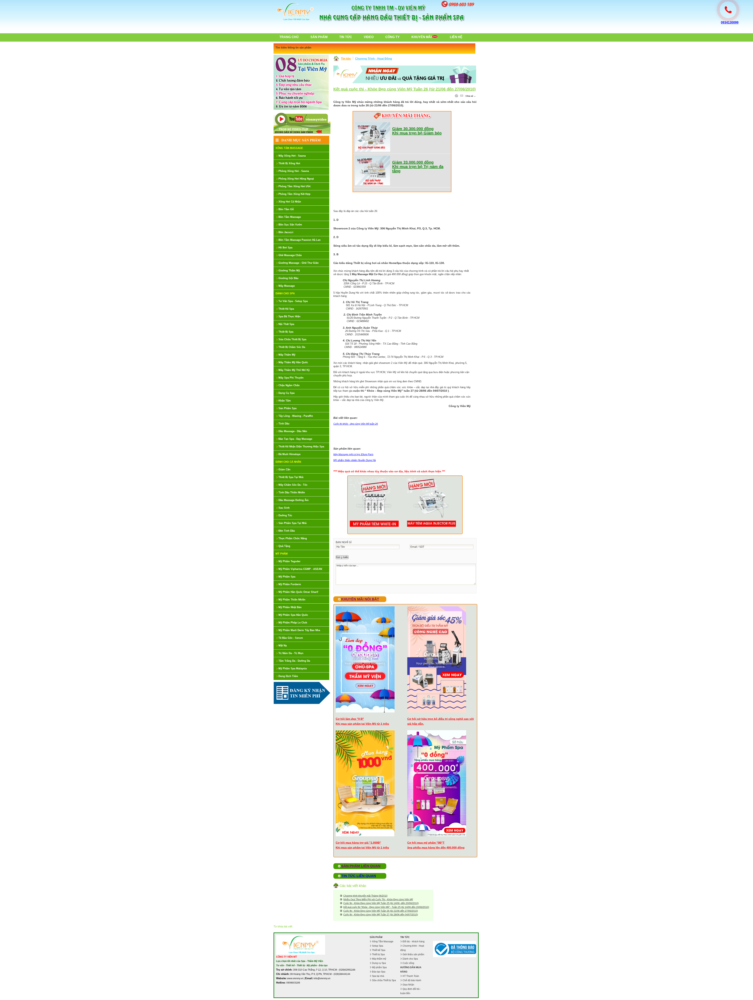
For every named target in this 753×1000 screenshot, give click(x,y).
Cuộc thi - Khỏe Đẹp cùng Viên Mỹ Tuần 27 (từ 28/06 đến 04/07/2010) (380, 914)
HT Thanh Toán (411, 976)
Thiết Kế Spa (286, 308)
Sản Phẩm (318, 37)
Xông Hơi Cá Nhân (289, 201)
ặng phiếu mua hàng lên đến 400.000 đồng (436, 847)
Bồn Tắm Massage (289, 216)
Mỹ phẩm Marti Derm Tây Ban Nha (299, 630)
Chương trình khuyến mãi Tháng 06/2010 (365, 895)
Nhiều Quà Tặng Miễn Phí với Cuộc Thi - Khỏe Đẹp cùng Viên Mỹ (378, 899)
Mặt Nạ (282, 645)
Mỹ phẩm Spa (379, 967)
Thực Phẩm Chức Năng (292, 538)
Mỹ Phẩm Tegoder (289, 561)
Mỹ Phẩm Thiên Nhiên (291, 599)
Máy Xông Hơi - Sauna (292, 155)
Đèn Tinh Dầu (286, 530)
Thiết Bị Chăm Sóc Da (291, 347)
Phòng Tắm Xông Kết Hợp (294, 194)
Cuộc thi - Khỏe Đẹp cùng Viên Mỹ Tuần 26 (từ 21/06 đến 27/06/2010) (380, 911)
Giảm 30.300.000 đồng (413, 129)
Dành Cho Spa (285, 293)
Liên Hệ (456, 37)
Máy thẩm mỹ (379, 958)
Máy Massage (286, 285)
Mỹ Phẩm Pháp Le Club (292, 622)
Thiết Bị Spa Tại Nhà (290, 477)
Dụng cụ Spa (379, 963)
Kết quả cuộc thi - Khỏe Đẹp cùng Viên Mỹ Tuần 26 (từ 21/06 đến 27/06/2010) (404, 89)
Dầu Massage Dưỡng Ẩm (293, 500)
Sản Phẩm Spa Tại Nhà (292, 523)
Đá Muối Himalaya (289, 454)
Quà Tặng (284, 546)
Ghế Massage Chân (290, 255)
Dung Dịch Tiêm (288, 676)
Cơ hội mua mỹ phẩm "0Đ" (425, 842)
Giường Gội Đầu (288, 278)
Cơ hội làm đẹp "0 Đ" (350, 718)
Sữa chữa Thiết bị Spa (384, 980)
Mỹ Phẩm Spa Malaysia (292, 668)
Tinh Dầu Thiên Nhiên (291, 492)
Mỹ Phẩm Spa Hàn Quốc (293, 614)
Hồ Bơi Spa (285, 247)
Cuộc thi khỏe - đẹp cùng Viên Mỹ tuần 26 (355, 423)
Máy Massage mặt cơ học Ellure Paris (353, 454)
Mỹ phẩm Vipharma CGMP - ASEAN (300, 569)
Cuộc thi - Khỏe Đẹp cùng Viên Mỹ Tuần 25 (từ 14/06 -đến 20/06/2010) (381, 903)
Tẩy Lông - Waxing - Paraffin (295, 415)
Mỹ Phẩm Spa (286, 576)
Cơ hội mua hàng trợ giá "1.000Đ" (358, 842)
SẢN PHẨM (376, 937)
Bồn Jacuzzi (285, 232)
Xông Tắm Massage (289, 148)
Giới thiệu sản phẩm (413, 954)
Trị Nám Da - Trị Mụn (290, 653)
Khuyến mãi (421, 37)
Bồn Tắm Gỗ (286, 209)
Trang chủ (289, 37)
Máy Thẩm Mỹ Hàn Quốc (293, 362)
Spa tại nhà (378, 976)
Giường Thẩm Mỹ (289, 270)
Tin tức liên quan (358, 876)
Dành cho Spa (410, 958)
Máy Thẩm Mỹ (286, 354)
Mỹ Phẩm (282, 553)
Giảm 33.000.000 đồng (413, 162)
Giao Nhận (408, 984)
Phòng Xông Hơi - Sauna (293, 171)
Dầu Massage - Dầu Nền (292, 431)
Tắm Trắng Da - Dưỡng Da (294, 660)
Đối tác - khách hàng (414, 941)
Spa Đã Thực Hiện (289, 316)
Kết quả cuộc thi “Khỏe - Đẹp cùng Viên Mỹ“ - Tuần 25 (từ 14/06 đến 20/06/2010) (386, 907)
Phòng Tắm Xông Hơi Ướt (294, 186)
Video (369, 37)
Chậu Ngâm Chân (289, 385)
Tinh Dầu (283, 423)
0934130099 (729, 22)
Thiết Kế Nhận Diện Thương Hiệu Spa (301, 446)
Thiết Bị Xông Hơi (289, 163)
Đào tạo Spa (378, 971)
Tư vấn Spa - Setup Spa (293, 301)
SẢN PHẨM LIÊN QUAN (360, 866)
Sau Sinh (284, 507)
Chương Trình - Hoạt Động (373, 58)
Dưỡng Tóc (285, 515)
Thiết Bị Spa (285, 331)
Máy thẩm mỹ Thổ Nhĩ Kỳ (294, 370)
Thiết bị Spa (378, 954)
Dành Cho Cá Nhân (288, 461)
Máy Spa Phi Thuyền (291, 377)
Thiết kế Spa (378, 950)
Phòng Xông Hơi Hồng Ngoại (296, 178)
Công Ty (392, 37)
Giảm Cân (284, 469)
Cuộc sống (408, 963)
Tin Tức (345, 37)
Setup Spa (377, 945)
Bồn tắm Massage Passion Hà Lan (299, 239)
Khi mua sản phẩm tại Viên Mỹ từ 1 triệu (362, 723)
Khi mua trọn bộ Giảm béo (417, 133)
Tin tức (346, 58)
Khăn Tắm (284, 400)
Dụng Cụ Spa (286, 392)
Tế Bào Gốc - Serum (290, 637)
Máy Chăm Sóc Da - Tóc (292, 484)
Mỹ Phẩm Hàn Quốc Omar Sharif (298, 591)
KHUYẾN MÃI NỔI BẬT (360, 599)
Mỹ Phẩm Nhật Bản (290, 607)
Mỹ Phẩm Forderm (289, 584)
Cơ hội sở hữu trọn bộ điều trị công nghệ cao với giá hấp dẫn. (440, 721)
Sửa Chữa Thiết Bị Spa (292, 339)
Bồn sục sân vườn (290, 224)
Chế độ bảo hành (412, 980)
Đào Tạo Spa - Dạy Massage (295, 438)
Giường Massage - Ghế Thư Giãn (298, 262)
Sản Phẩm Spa (287, 408)
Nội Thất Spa (286, 324)
